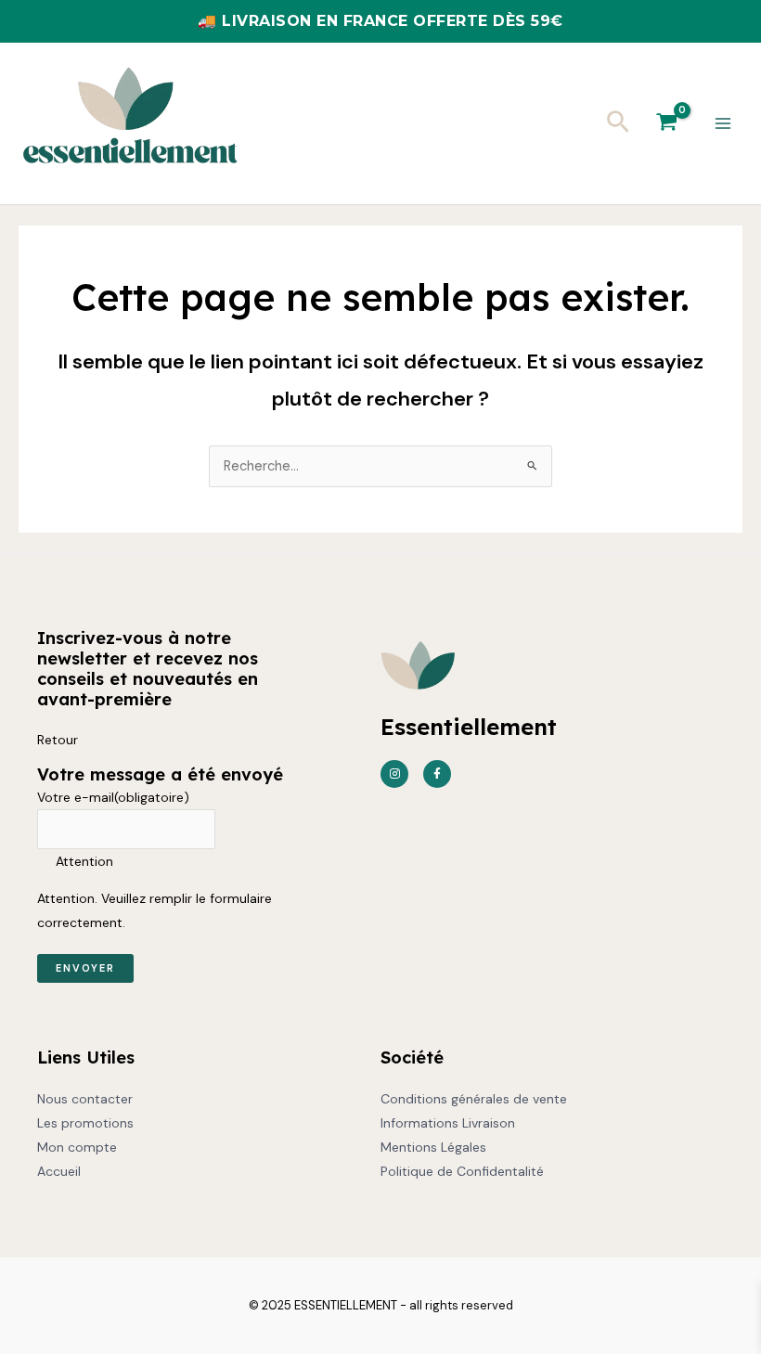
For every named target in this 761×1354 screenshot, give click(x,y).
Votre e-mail (113, 797)
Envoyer (85, 967)
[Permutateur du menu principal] (722, 123)
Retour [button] (57, 739)
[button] (618, 123)
